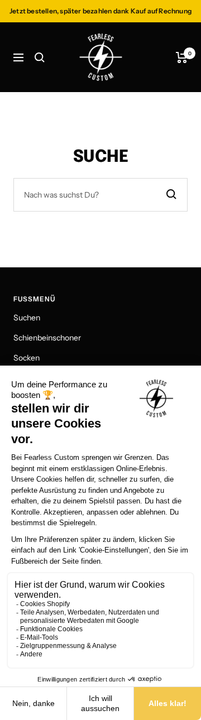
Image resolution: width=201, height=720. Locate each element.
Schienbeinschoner (47, 338)
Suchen (26, 318)
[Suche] (40, 57)
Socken (26, 358)
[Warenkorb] (182, 57)
